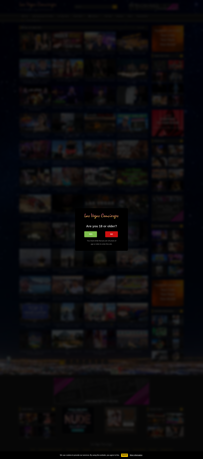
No (111, 234)
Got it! (124, 455)
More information (136, 455)
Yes (90, 234)
